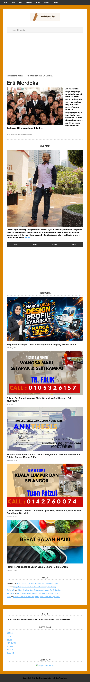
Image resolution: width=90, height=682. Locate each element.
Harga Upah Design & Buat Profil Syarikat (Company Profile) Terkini (42, 344)
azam (9, 596)
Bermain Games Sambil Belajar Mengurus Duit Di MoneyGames (36, 596)
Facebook (16, 244)
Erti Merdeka (22, 82)
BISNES (10, 633)
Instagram (54, 244)
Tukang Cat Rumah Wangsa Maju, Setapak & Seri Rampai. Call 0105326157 (39, 399)
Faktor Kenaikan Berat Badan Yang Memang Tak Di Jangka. (37, 566)
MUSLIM (10, 646)
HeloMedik (10, 593)
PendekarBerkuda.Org (45, 17)
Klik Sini (27, 237)
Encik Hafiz (11, 590)
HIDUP (9, 639)
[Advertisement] (45, 54)
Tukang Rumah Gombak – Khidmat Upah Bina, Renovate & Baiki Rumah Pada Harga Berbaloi (44, 512)
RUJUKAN (10, 653)
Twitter (74, 244)
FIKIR (9, 636)
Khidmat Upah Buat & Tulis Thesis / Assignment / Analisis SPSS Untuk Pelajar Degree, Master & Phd (43, 456)
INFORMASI (11, 643)
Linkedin (35, 244)
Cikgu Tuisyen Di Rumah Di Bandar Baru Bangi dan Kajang (37, 583)
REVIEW (10, 649)
